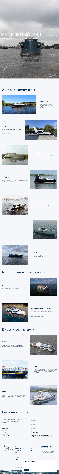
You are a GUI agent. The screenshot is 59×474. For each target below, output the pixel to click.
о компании (18, 450)
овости (17, 452)
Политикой (25, 467)
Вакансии (17, 454)
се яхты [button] (17, 459)
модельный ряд (19, 448)
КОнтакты (18, 457)
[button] (51, 35)
